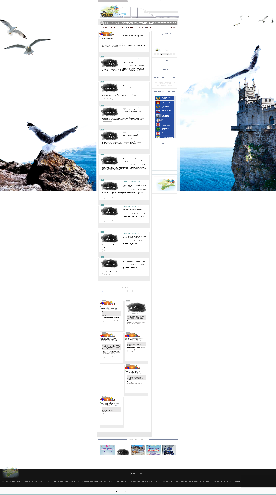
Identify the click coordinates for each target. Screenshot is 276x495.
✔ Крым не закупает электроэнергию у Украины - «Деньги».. (133, 61)
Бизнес (61, 481)
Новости (112, 27)
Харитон (144, 65)
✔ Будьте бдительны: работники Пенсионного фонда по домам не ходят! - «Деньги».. (133, 160)
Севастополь (112, 483)
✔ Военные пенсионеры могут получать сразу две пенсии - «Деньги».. (133, 134)
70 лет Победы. (230, 481)
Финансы (50, 481)
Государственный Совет (37, 481)
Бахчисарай (148, 483)
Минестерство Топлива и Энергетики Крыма (89, 481)
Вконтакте (135, 473)
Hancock (144, 41)
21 (133, 291)
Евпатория (118, 483)
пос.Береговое (82, 483)
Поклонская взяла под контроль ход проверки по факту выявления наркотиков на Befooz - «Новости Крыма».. (110, 409)
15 (118, 291)
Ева (145, 213)
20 (131, 291)
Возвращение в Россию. (173, 483)
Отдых (118, 481)
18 (126, 291)
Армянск (153, 483)
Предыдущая (104, 291)
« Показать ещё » (124, 287)
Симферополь (137, 483)
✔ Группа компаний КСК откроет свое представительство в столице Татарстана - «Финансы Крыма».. (123, 37)
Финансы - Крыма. (137, 32)
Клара (144, 164)
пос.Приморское (89, 483)
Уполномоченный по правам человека (202, 481)
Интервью (110, 481)
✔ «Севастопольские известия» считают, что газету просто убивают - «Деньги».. (134, 86)
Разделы (120, 27)
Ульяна (144, 90)
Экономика (45, 481)
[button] (171, 27)
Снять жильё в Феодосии (66, 483)
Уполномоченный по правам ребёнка (218, 481)
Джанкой (166, 483)
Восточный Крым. (149, 481)
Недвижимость (56, 481)
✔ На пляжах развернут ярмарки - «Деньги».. (135, 261)
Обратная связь (122, 1)
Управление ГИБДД (103, 481)
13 (113, 291)
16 (121, 291)
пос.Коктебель (75, 483)
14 (116, 291)
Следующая (143, 291)
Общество (130, 27)
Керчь (157, 483)
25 (138, 291)
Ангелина (144, 114)
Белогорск (161, 483)
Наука (18, 481)
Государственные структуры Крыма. (71, 481)
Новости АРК (127, 32)
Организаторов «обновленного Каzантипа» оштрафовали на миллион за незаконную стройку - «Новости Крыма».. (111, 313)
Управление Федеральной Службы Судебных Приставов (182, 481)
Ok (143, 473)
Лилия (144, 138)
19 (128, 291)
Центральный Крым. (158, 481)
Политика (149, 27)
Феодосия (104, 483)
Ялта (108, 483)
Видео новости (237, 481)
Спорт (131, 481)
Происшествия (28, 481)
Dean (145, 240)
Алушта (125, 483)
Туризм (122, 481)
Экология (127, 481)
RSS (10, 481)
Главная (101, 1)
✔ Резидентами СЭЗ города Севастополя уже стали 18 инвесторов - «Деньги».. (134, 237)
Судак (122, 483)
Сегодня (107, 1)
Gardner (144, 189)
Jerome (144, 264)
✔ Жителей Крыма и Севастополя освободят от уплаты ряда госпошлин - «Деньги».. (134, 110)
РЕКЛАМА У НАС (113, 1)
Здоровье (134, 481)
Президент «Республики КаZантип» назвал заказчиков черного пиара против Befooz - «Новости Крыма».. (135, 317)
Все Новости (2, 481)
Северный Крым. (140, 481)
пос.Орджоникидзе (97, 483)
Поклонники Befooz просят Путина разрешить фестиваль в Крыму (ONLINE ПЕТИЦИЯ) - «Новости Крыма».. (135, 377)
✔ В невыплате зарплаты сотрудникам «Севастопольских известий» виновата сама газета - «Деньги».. (134, 185)
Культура (140, 27)
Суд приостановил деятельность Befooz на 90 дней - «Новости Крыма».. (134, 344)
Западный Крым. (166, 481)
